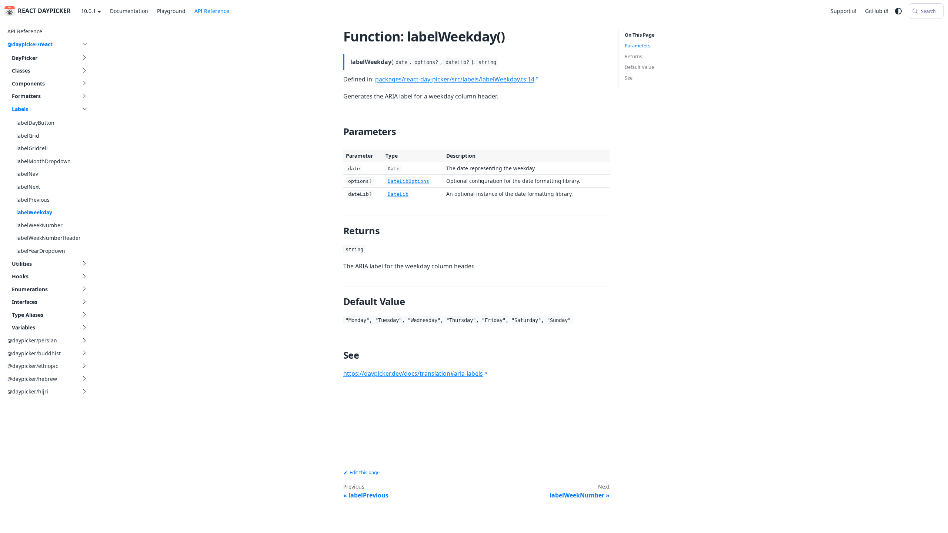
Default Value (639, 67)
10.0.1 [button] (88, 10)
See (628, 77)
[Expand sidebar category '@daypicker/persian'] (84, 340)
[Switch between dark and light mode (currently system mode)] (898, 11)
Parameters (637, 45)
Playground (171, 10)
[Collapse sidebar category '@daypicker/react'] (84, 44)
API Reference (211, 10)
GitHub (873, 10)
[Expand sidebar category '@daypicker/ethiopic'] (84, 366)
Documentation (129, 10)
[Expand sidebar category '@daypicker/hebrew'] (84, 379)
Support (841, 10)
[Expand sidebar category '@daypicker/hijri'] (84, 391)
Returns (633, 56)
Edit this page (365, 472)
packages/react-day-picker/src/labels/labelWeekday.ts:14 (454, 79)
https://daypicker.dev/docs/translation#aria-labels (413, 373)
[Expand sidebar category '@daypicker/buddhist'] (84, 353)
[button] (50, 58)
